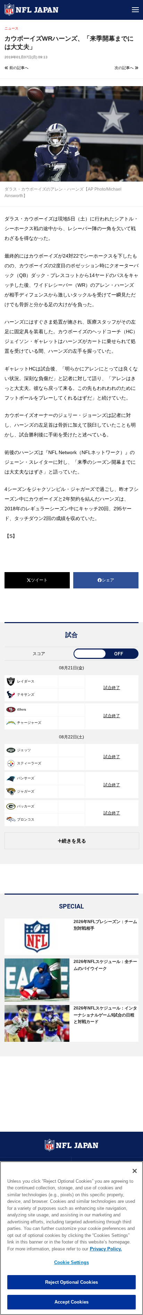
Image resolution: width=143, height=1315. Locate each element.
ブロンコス (25, 819)
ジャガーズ (25, 791)
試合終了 (111, 687)
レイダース (25, 681)
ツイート (39, 580)
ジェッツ (24, 750)
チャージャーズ (29, 722)
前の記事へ (18, 68)
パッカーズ (25, 806)
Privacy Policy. (106, 1248)
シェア (108, 580)
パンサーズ (25, 778)
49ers (21, 709)
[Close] (134, 1171)
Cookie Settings (71, 1262)
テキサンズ (25, 694)
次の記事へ (125, 68)
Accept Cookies (71, 1302)
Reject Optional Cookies (71, 1282)
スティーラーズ (29, 763)
